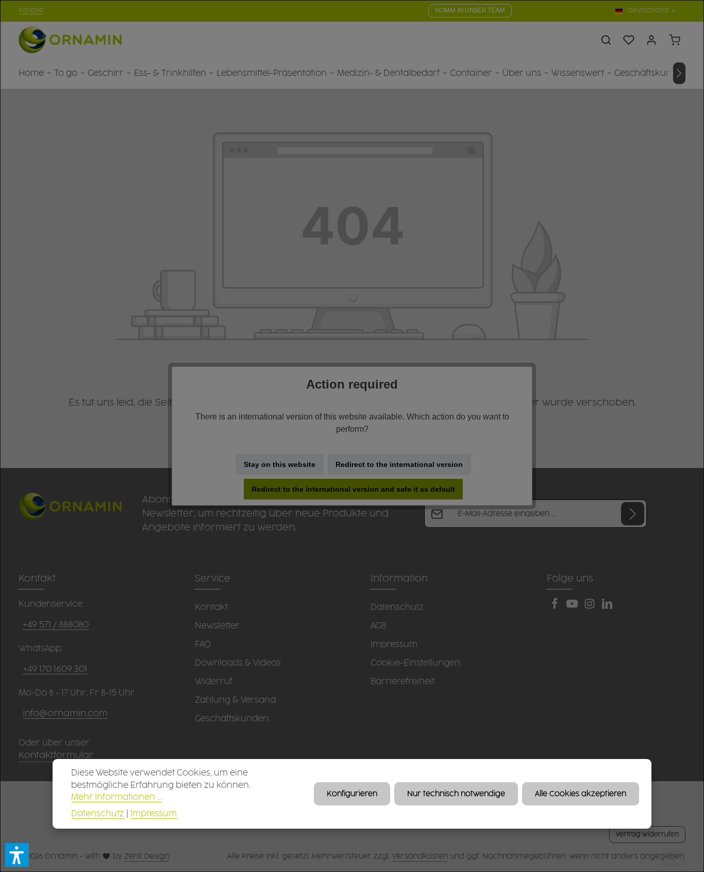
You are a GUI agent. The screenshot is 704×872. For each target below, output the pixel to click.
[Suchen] (606, 39)
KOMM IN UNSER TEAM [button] (470, 10)
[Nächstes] (679, 73)
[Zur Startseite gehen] (70, 40)
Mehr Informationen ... (116, 797)
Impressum (153, 814)
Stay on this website (279, 464)
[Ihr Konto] (651, 39)
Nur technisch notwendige (456, 793)
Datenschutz (97, 814)
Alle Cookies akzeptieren (580, 793)
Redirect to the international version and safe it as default (353, 489)
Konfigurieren (352, 793)
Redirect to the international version (399, 464)
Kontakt (31, 10)
